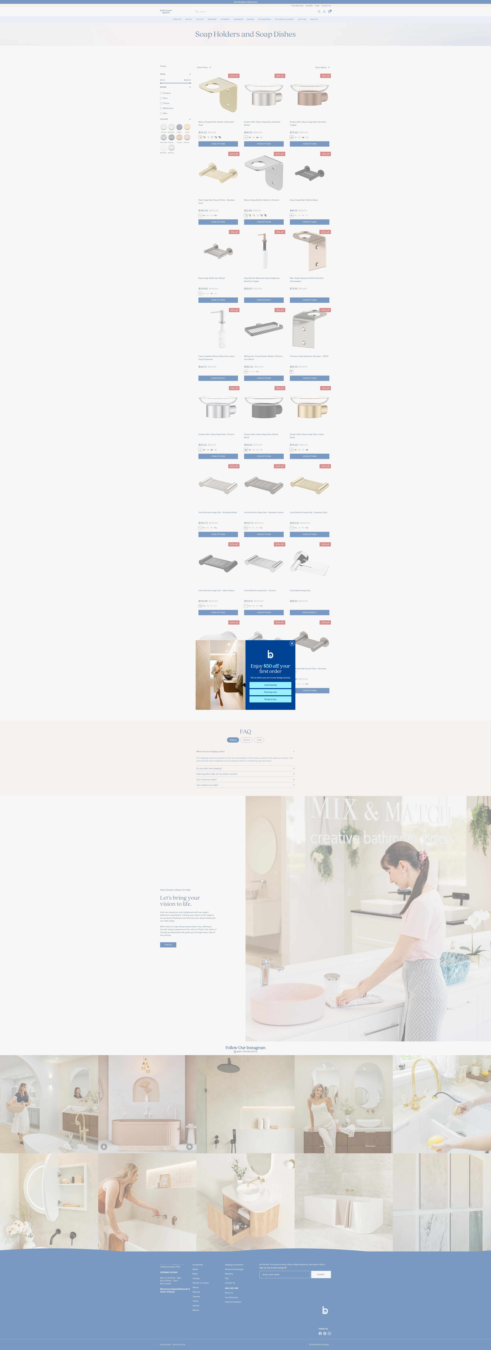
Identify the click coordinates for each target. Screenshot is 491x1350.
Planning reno (270, 692)
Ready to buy (270, 699)
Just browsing (270, 685)
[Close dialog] (292, 643)
